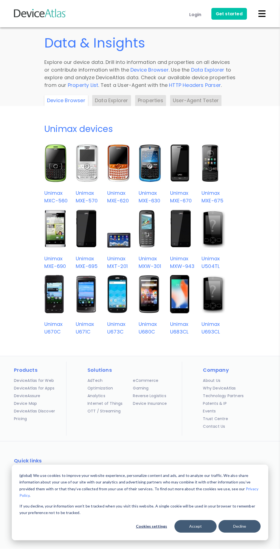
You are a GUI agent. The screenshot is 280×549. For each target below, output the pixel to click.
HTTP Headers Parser (195, 85)
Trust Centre (215, 418)
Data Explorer (207, 69)
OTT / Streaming (104, 411)
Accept (195, 526)
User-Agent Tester (196, 100)
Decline (239, 526)
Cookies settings (151, 526)
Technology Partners (223, 396)
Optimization (100, 388)
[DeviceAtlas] (40, 16)
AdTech (95, 380)
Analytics (96, 396)
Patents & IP (214, 403)
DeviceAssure (27, 396)
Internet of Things (105, 403)
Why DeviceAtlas (219, 388)
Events (209, 411)
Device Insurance (150, 403)
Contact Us (214, 426)
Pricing (20, 418)
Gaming (140, 388)
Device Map (25, 403)
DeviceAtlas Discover (34, 411)
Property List (83, 85)
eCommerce (145, 380)
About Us (211, 380)
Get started (229, 14)
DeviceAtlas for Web (34, 380)
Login (195, 14)
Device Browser (149, 69)
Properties (150, 100)
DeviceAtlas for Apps (34, 388)
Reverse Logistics (149, 396)
